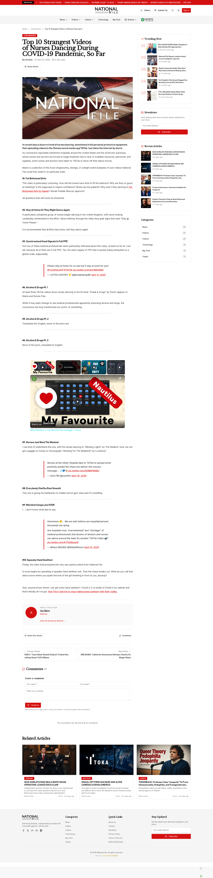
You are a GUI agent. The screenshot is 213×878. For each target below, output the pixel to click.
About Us (112, 810)
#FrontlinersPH (55, 266)
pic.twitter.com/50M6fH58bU (83, 463)
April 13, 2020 (91, 535)
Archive (131, 20)
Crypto (68, 830)
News (62, 20)
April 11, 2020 (98, 271)
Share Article (32, 66)
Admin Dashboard (115, 830)
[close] (107, 868)
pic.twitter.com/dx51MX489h (88, 266)
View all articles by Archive (53, 609)
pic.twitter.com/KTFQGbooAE (62, 530)
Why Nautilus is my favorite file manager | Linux (63, 375)
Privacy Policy (114, 822)
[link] (34, 374)
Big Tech (116, 20)
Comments (126, 624)
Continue (35, 693)
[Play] (93, 363)
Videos (147, 10)
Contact (111, 814)
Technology (103, 20)
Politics (75, 20)
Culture (88, 20)
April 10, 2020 (78, 468)
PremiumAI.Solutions (110, 844)
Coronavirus (36, 29)
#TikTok (68, 266)
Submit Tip (163, 10)
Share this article (34, 624)
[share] (120, 374)
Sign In (186, 10)
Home (24, 29)
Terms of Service (115, 826)
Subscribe (166, 132)
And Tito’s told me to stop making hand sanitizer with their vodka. (82, 579)
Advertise (112, 818)
